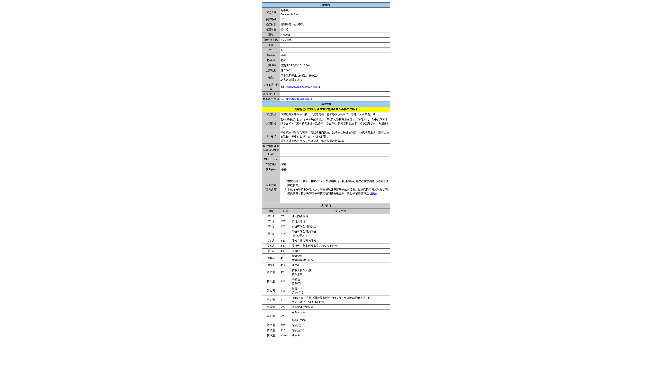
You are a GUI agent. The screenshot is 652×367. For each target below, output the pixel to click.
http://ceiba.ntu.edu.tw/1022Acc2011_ (300, 86)
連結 (373, 193)
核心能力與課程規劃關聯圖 (296, 99)
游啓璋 (284, 29)
